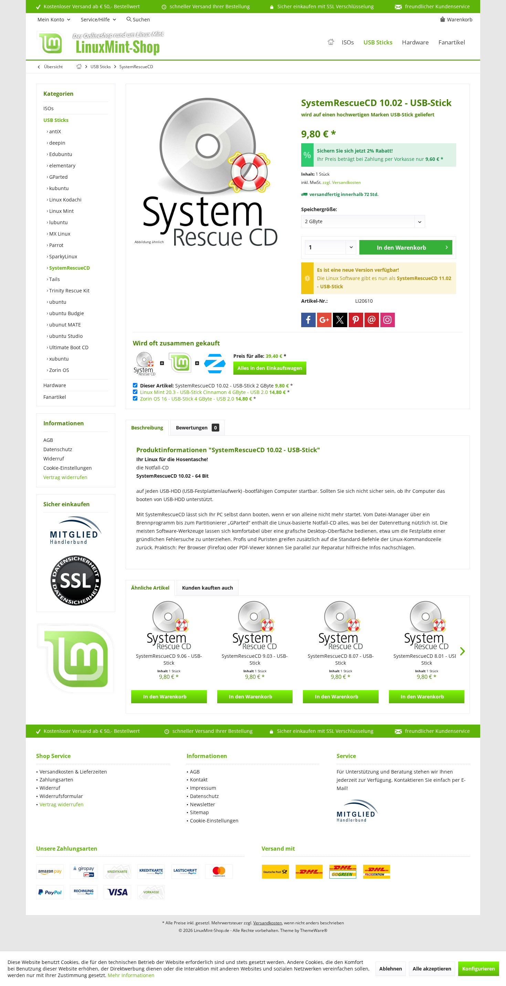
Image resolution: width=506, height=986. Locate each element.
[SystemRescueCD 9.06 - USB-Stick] (169, 625)
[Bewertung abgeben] (378, 124)
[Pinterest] (356, 320)
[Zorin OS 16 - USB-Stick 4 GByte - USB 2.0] (214, 363)
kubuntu (58, 188)
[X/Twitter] (340, 320)
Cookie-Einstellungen (67, 468)
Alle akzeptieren (432, 968)
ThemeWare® (313, 930)
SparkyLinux (62, 256)
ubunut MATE (64, 324)
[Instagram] (387, 320)
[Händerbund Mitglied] (75, 530)
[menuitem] (457, 19)
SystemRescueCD (69, 267)
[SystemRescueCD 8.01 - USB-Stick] (427, 625)
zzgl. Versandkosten (342, 182)
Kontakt (199, 779)
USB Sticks (55, 120)
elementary (61, 165)
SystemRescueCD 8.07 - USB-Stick (341, 659)
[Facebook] (308, 320)
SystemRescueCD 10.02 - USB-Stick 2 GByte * (216, 385)
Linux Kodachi (65, 199)
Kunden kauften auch (207, 587)
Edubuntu (60, 154)
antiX (54, 131)
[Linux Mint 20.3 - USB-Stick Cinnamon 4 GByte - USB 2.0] (179, 363)
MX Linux (59, 233)
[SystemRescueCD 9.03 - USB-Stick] (255, 625)
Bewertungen (196, 427)
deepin (56, 142)
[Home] (331, 42)
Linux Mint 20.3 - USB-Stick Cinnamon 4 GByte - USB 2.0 (204, 392)
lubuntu (58, 222)
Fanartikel (54, 397)
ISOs (48, 108)
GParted (58, 177)
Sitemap (199, 812)
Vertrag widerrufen (65, 477)
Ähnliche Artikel (150, 587)
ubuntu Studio (65, 336)
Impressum (203, 788)
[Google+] (324, 320)
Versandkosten (267, 923)
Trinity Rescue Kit (68, 290)
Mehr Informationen (131, 975)
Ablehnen (390, 968)
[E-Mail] (372, 320)
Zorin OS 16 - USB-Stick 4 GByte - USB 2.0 (187, 398)
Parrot (55, 245)
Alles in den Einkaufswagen (270, 368)
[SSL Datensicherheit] (75, 580)
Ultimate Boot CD (68, 347)
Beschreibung (147, 427)
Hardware (54, 385)
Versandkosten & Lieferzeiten (73, 771)
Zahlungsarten (56, 779)
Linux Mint (61, 211)
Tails (54, 279)
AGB (48, 440)
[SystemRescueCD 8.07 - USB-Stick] (341, 625)
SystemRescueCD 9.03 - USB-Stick (255, 659)
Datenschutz (57, 449)
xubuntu (58, 358)
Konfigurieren (478, 968)
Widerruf (53, 458)
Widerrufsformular (61, 796)
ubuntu (57, 302)
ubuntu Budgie (66, 313)
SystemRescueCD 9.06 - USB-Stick (169, 659)
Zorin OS (58, 370)
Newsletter (202, 804)
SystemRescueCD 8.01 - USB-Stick (426, 659)
